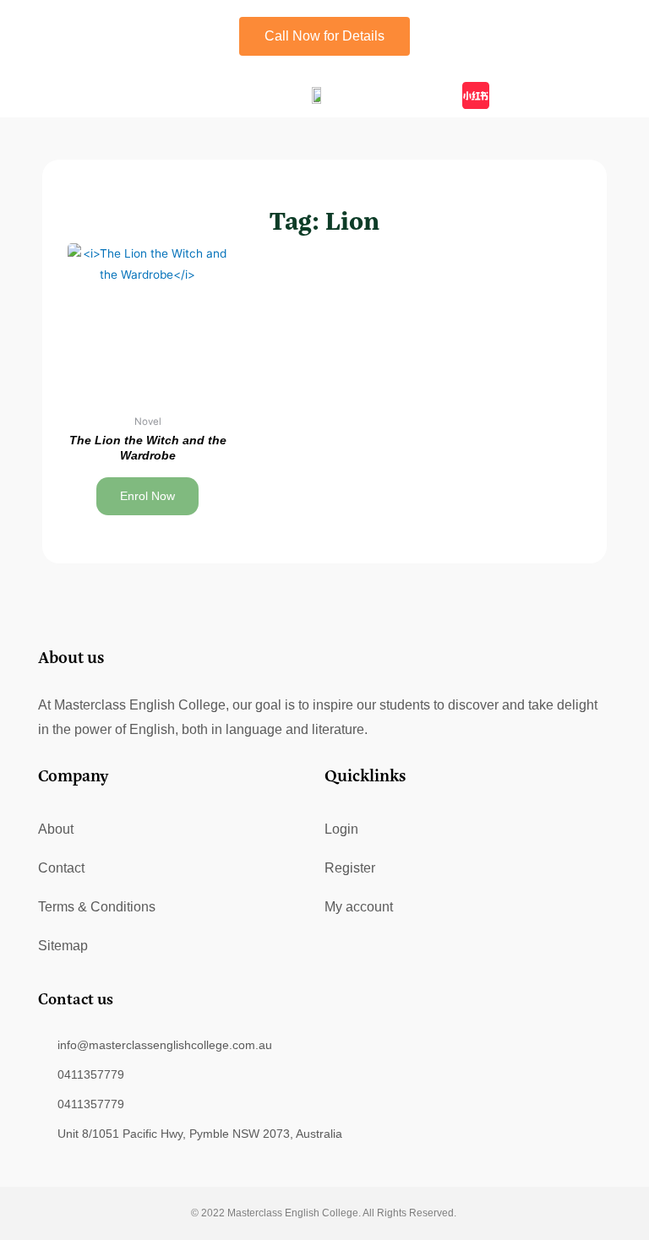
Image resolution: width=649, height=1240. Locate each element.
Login (341, 829)
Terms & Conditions (96, 907)
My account (358, 907)
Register (349, 868)
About (56, 829)
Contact (61, 868)
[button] (97, 95)
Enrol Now (147, 496)
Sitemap (63, 945)
